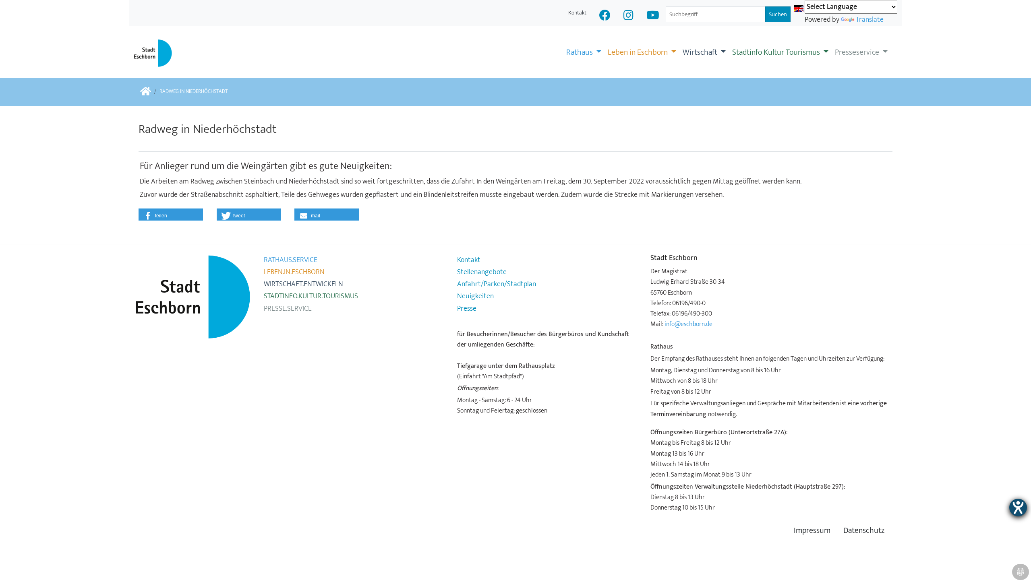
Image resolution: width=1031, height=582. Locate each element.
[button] (171, 214)
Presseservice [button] (858, 52)
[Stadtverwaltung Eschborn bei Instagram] (628, 16)
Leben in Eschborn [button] (638, 52)
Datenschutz (863, 530)
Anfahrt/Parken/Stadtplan (496, 284)
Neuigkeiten (475, 296)
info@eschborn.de (688, 324)
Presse (466, 309)
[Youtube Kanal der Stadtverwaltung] (653, 16)
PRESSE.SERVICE (288, 309)
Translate (870, 20)
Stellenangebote (482, 272)
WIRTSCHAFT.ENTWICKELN (303, 284)
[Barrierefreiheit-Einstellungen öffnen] (1018, 507)
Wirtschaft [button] (701, 52)
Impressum (812, 530)
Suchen (778, 14)
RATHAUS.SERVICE (290, 260)
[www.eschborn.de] (145, 92)
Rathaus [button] (580, 52)
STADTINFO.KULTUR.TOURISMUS (311, 296)
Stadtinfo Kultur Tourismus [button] (777, 52)
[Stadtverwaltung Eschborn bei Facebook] (605, 16)
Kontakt (577, 12)
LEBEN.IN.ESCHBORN (294, 272)
